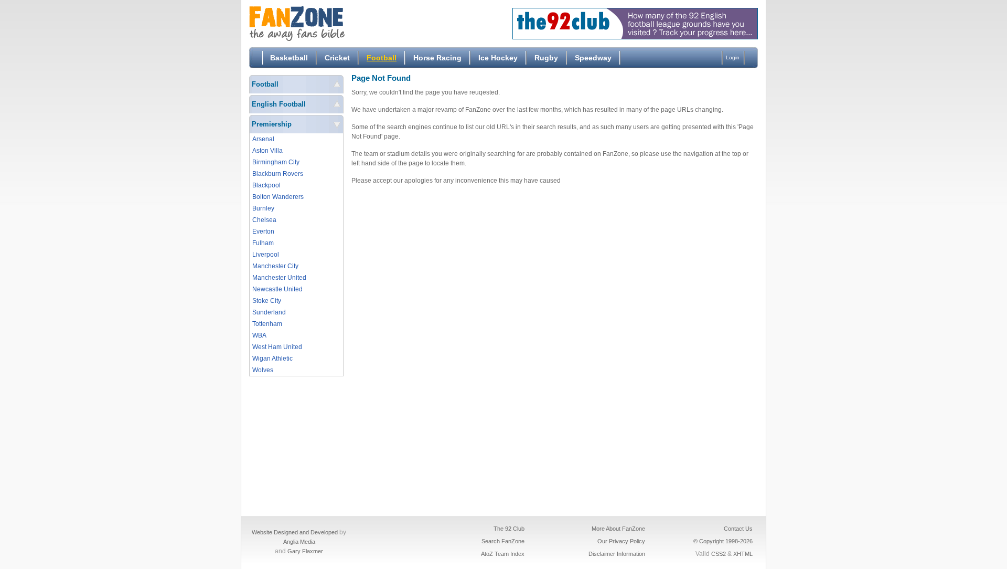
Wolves (262, 370)
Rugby (546, 58)
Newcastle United (277, 289)
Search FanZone (502, 541)
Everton (263, 231)
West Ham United (277, 347)
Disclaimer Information (616, 554)
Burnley (263, 208)
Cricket (337, 58)
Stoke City (266, 300)
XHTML (743, 554)
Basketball (289, 58)
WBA (259, 335)
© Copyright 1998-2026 (723, 541)
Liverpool (265, 254)
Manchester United (279, 277)
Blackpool (266, 185)
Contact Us (738, 528)
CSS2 (718, 554)
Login (733, 57)
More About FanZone (618, 528)
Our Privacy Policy (621, 541)
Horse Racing (437, 58)
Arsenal (263, 139)
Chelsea (264, 220)
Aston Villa (267, 150)
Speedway (593, 58)
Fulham (263, 243)
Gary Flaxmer (305, 551)
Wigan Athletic (272, 358)
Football (382, 58)
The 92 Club (509, 528)
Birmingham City (275, 162)
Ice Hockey (498, 58)
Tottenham (267, 324)
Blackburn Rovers (277, 173)
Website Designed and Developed (295, 532)
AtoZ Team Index (502, 554)
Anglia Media (299, 542)
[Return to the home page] (327, 23)
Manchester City (275, 266)
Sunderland (269, 312)
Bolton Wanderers (278, 197)
